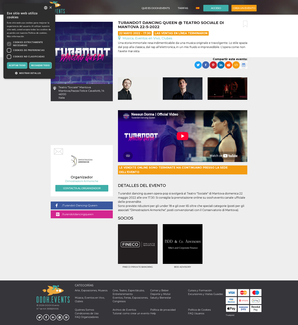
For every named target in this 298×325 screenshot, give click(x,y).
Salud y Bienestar (160, 297)
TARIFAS (183, 8)
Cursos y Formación (200, 290)
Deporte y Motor (160, 294)
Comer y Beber (159, 290)
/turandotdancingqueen (77, 214)
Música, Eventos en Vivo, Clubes (147, 38)
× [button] (50, 7)
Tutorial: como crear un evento (131, 313)
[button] (29, 73)
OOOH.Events (51, 305)
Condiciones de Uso (87, 313)
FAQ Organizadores (86, 317)
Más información (15, 36)
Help (153, 313)
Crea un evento (244, 8)
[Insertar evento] (236, 65)
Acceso (216, 8)
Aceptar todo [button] (17, 65)
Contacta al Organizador (82, 188)
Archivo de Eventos (124, 309)
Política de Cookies (199, 309)
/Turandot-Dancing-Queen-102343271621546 (80, 206)
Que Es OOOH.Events (156, 8)
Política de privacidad (163, 309)
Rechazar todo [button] (40, 65)
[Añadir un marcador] (245, 24)
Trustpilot (230, 315)
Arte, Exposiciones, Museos (91, 290)
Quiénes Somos (84, 309)
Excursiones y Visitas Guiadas (205, 294)
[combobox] (45, 7)
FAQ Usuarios (196, 313)
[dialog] (29, 41)
